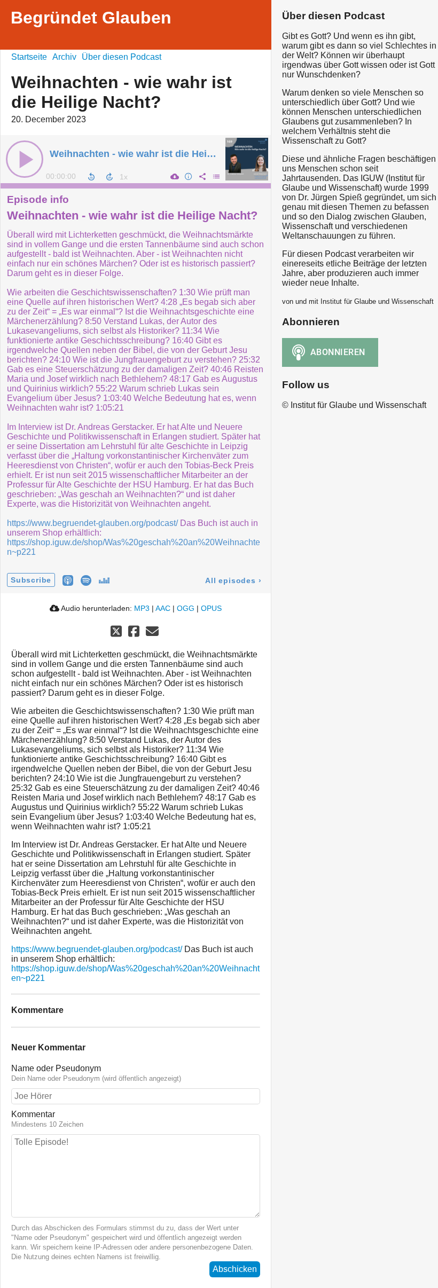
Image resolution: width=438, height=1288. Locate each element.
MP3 (142, 608)
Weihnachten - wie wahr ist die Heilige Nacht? (154, 153)
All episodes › (233, 580)
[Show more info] (188, 176)
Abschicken (235, 1269)
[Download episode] (174, 176)
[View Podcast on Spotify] (86, 579)
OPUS (211, 608)
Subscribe (31, 580)
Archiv (64, 56)
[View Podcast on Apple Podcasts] (67, 579)
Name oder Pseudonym (56, 1068)
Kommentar (33, 1114)
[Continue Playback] (24, 159)
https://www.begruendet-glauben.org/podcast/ (92, 523)
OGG (185, 608)
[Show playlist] (216, 176)
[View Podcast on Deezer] (104, 579)
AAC (162, 608)
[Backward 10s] (91, 176)
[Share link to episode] (202, 176)
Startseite (29, 56)
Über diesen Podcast (121, 56)
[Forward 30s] (109, 176)
